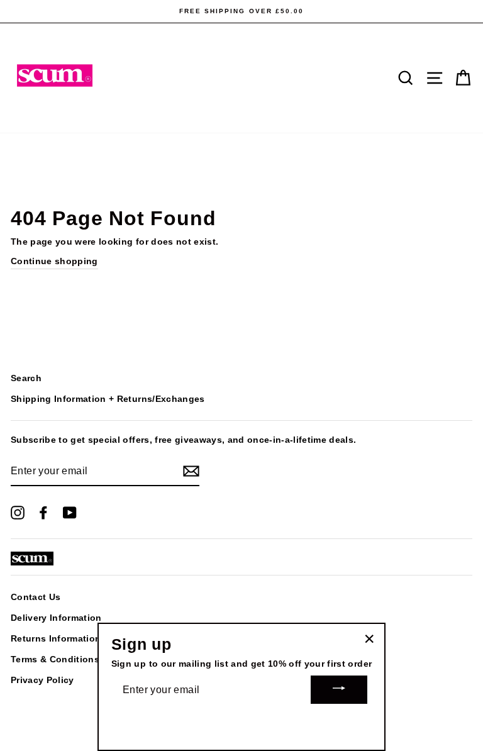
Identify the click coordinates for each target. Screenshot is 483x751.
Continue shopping (54, 261)
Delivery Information (56, 618)
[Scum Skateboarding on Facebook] (43, 512)
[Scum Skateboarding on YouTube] (70, 512)
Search (26, 378)
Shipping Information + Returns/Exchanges (108, 399)
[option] (241, 11)
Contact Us (35, 597)
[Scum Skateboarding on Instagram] (18, 512)
